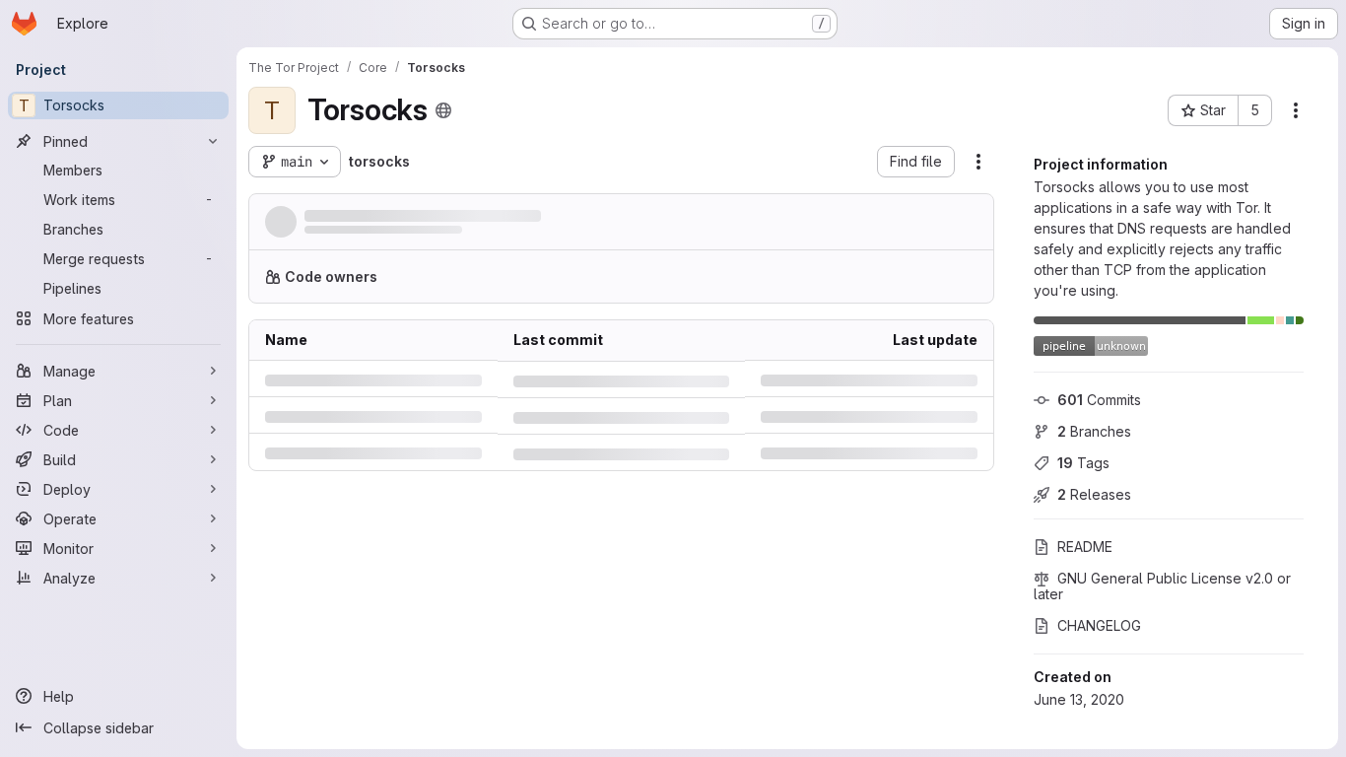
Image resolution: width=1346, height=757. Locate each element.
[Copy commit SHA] (883, 225)
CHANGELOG (1099, 625)
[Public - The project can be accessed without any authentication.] (443, 110)
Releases (1094, 494)
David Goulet (341, 236)
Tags (1083, 462)
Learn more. (844, 284)
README (1084, 546)
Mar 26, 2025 (474, 236)
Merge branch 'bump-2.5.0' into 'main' (436, 216)
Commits (1099, 399)
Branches (1094, 431)
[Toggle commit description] (589, 217)
